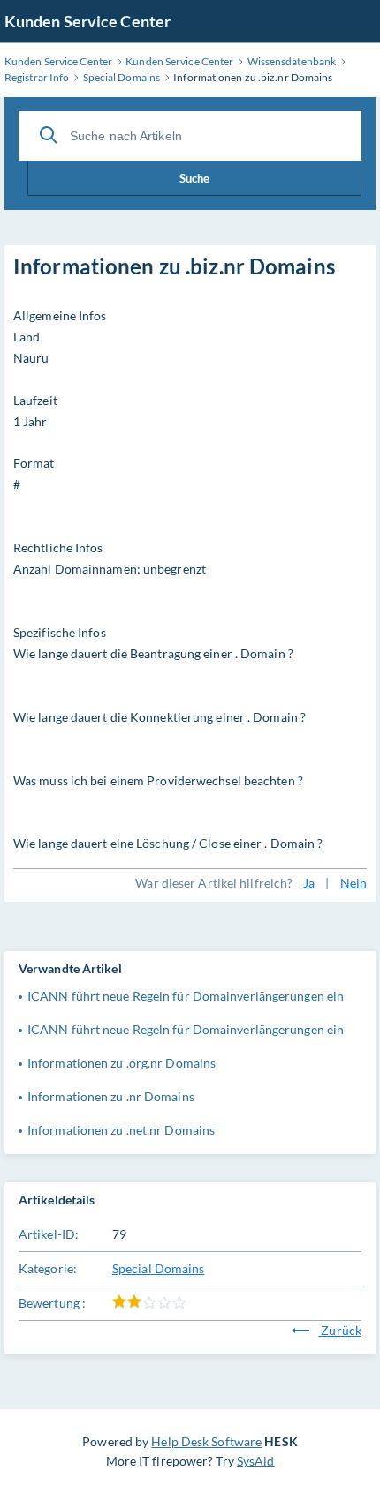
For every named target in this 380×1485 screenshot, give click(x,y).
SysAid (256, 1460)
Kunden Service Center (87, 21)
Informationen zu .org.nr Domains (121, 1062)
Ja (309, 882)
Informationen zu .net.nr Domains (121, 1129)
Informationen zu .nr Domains (110, 1096)
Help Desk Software (206, 1441)
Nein (353, 882)
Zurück (339, 1330)
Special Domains (158, 1268)
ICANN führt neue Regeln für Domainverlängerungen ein (185, 995)
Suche (194, 178)
